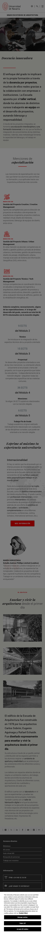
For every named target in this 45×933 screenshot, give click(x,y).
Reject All (22, 923)
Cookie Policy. (23, 913)
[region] (22, 912)
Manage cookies (22, 917)
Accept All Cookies (22, 929)
